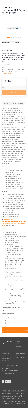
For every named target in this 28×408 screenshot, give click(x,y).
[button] (8, 37)
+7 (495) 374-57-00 (11, 366)
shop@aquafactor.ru (10, 373)
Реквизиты (18, 346)
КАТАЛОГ (4, 343)
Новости (18, 349)
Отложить (7, 42)
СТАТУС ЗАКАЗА (7, 341)
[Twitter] (9, 381)
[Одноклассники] (6, 381)
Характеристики (18, 103)
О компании (19, 341)
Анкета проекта (20, 357)
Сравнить (16, 42)
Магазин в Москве (11, 370)
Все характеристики (7, 73)
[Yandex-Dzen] (3, 381)
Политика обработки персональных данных (7, 360)
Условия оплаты (6, 353)
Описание (6, 103)
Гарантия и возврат (7, 355)
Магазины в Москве (21, 343)
